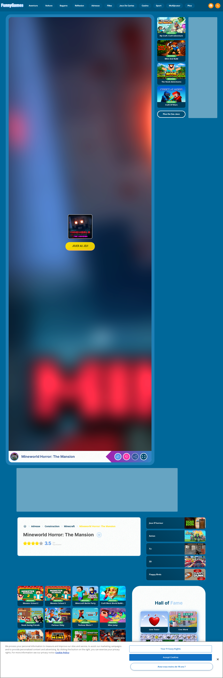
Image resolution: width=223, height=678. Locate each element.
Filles (109, 5)
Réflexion (79, 5)
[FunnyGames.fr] (25, 526)
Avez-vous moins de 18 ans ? (172, 666)
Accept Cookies (170, 657)
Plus (190, 5)
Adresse (95, 5)
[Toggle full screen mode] (143, 456)
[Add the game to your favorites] (99, 534)
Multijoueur (174, 5)
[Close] (217, 659)
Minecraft (69, 526)
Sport (158, 5)
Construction (52, 526)
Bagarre (63, 5)
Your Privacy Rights (171, 648)
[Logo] (12, 5)
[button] (211, 5)
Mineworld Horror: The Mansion (97, 526)
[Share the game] (135, 456)
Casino (145, 5)
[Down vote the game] (126, 456)
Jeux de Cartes (126, 5)
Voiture (48, 5)
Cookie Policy (62, 652)
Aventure (33, 5)
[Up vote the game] (118, 456)
